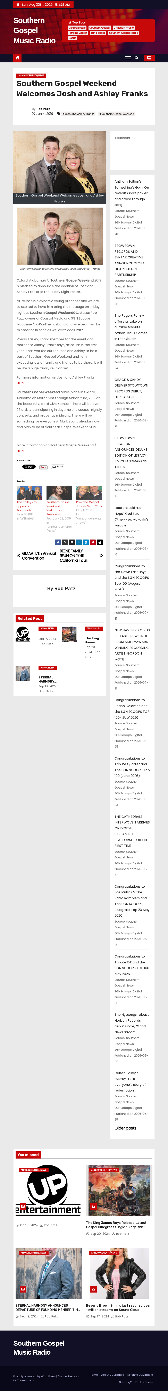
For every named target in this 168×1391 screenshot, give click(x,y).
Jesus (72, 38)
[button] (137, 58)
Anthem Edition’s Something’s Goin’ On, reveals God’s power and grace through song (132, 193)
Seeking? (125, 1382)
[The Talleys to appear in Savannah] (29, 493)
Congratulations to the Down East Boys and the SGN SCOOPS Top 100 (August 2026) (132, 578)
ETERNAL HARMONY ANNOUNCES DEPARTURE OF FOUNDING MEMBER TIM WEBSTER (47, 1310)
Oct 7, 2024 (48, 639)
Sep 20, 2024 (101, 1234)
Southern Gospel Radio (123, 33)
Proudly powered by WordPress (34, 1376)
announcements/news (31, 75)
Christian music (124, 27)
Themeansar (25, 1380)
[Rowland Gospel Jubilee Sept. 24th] (89, 493)
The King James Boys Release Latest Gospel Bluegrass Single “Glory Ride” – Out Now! (117, 1227)
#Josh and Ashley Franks (78, 114)
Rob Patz (43, 109)
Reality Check (144, 1382)
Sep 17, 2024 (100, 1316)
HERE (21, 383)
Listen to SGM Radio (140, 1375)
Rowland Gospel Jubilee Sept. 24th (89, 504)
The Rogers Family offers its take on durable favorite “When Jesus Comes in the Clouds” (131, 327)
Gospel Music (77, 27)
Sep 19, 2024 (48, 686)
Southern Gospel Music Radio (34, 30)
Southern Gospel (99, 27)
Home (94, 1375)
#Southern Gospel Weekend (116, 114)
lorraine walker (78, 33)
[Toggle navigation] (128, 58)
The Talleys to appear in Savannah (27, 506)
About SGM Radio (112, 1375)
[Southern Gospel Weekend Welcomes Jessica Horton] (59, 493)
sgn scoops (98, 33)
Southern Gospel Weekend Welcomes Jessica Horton (58, 508)
